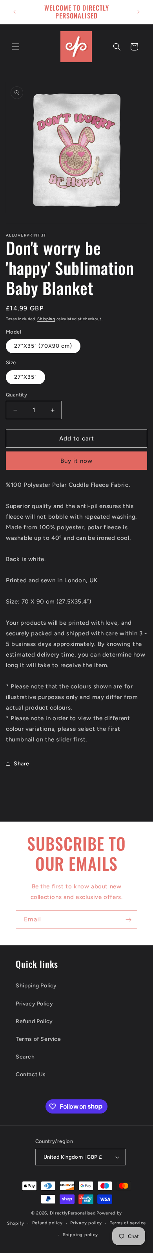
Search (25, 1056)
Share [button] (21, 763)
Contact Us (31, 1074)
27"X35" (25, 377)
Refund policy (47, 1222)
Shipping (46, 318)
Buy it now (76, 460)
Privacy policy (86, 1222)
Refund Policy (34, 1021)
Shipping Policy (36, 985)
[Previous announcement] (14, 11)
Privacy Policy (34, 1003)
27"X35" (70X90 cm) (43, 346)
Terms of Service (38, 1039)
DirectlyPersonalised (72, 1213)
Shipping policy (80, 1234)
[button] (15, 46)
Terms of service (128, 1222)
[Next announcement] (138, 11)
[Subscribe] (128, 919)
